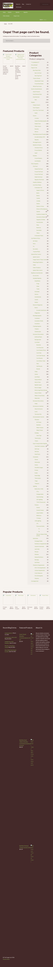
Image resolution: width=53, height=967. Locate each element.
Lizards (36, 299)
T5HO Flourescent (40, 502)
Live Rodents (38, 161)
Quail (36, 153)
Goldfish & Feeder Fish (41, 214)
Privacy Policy (6, 959)
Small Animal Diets (37, 94)
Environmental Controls (38, 417)
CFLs (37, 491)
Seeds (36, 113)
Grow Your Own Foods (38, 110)
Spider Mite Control (37, 270)
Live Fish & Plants (37, 185)
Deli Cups (37, 449)
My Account (18, 7)
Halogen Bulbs (39, 494)
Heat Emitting (39, 496)
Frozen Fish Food (39, 171)
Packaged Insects (37, 142)
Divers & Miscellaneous (42, 209)
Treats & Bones (36, 78)
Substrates (35, 538)
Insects (34, 115)
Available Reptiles (37, 278)
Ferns (34, 243)
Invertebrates (39, 222)
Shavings (37, 559)
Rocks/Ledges (38, 387)
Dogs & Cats (16, 15)
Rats (36, 99)
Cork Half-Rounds (40, 355)
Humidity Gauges (39, 467)
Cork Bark (37, 342)
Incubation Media (39, 321)
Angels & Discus (40, 190)
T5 (39, 528)
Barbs (37, 193)
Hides (36, 371)
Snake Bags (37, 475)
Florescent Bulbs (40, 526)
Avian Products (36, 91)
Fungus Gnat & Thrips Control (40, 259)
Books (36, 307)
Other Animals (6, 15)
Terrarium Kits (38, 414)
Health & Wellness (37, 182)
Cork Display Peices (41, 350)
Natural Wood (38, 379)
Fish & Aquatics (34, 163)
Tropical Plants (36, 251)
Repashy (37, 139)
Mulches (37, 554)
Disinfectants (38, 331)
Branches (38, 345)
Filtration (37, 419)
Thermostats (38, 438)
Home (4, 12)
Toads (37, 289)
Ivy (33, 246)
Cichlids (38, 201)
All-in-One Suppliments (40, 567)
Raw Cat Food (38, 73)
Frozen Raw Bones (39, 83)
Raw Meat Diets (37, 70)
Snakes (36, 302)
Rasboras (38, 227)
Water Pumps (39, 430)
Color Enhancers (38, 573)
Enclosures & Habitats (38, 406)
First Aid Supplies (39, 575)
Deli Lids (37, 451)
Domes (38, 507)
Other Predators (37, 267)
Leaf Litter (37, 549)
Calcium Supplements (40, 570)
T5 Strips (38, 518)
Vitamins (37, 578)
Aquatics (26, 12)
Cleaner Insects (36, 105)
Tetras (37, 233)
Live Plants (37, 377)
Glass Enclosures (39, 409)
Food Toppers (36, 107)
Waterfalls (37, 398)
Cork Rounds (39, 358)
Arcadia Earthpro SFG (40, 137)
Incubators (37, 323)
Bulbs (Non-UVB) (39, 488)
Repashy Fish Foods (39, 179)
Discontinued (34, 65)
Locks (36, 411)
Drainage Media (38, 541)
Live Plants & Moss (35, 238)
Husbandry (35, 457)
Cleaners (37, 329)
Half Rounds (39, 366)
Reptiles (17, 12)
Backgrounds (38, 339)
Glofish (38, 211)
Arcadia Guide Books (41, 310)
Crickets (37, 118)
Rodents (35, 155)
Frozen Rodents (38, 158)
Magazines (37, 313)
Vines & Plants (38, 393)
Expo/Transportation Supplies (40, 443)
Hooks (36, 465)
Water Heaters (39, 427)
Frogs (37, 283)
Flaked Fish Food (39, 169)
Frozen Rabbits (38, 150)
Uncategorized (34, 581)
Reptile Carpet (38, 385)
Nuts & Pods (38, 382)
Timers (36, 441)
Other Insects (38, 126)
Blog (23, 4)
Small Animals (36, 97)
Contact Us (28, 4)
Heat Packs (37, 454)
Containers (37, 318)
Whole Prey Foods (37, 86)
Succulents (35, 249)
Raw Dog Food (38, 75)
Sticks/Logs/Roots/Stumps (41, 390)
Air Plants (35, 241)
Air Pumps (38, 422)
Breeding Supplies (37, 315)
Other (34, 265)
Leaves (36, 374)
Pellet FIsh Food (38, 177)
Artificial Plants (38, 337)
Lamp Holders (39, 512)
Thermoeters (38, 478)
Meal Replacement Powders (39, 134)
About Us (18, 4)
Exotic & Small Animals (36, 89)
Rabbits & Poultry (37, 145)
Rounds (38, 369)
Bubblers (38, 425)
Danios (38, 203)
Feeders (10, 12)
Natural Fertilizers (39, 557)
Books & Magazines (37, 305)
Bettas (38, 195)
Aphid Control (36, 257)
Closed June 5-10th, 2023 (11, 637)
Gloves (36, 459)
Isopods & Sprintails (39, 546)
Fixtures (37, 504)
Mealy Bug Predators (38, 262)
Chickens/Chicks (39, 147)
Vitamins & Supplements (38, 565)
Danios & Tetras (40, 206)
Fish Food (35, 166)
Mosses (36, 551)
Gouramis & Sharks (40, 217)
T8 (39, 531)
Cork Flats (38, 353)
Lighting (35, 486)
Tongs (36, 481)
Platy (37, 225)
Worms (36, 131)
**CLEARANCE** (35, 62)
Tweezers (37, 483)
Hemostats (37, 462)
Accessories (36, 275)
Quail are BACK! (9, 633)
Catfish (38, 198)
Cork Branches (39, 347)
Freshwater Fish (38, 187)
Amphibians (37, 281)
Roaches (37, 129)
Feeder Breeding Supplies (41, 121)
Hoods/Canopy (40, 510)
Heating (37, 433)
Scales (36, 473)
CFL (37, 523)
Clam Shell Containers (40, 446)
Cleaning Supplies (37, 326)
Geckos (36, 294)
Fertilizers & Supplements (41, 543)
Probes (36, 470)
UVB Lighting (38, 520)
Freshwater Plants (39, 235)
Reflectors (38, 515)
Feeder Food (38, 123)
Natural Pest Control (36, 254)
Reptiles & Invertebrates (37, 273)
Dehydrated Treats (39, 81)
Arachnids (37, 291)
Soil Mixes (37, 562)
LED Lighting (39, 499)
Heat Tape (38, 435)
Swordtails (38, 230)
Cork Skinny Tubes (40, 361)
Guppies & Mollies (40, 219)
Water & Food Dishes (40, 395)
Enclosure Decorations (38, 334)
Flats (37, 363)
